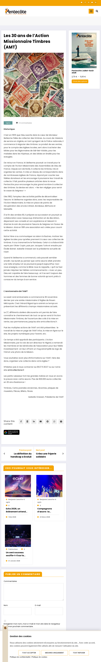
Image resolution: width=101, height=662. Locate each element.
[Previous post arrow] (4, 453)
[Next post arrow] (63, 453)
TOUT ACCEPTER (29, 653)
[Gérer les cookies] (5, 628)
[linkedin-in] (95, 2)
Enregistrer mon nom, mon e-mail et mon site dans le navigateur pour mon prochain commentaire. (32, 625)
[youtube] (92, 2)
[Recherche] (96, 11)
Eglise (8, 123)
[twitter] (27, 421)
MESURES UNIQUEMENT (54, 653)
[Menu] (91, 11)
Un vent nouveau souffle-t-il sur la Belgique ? (15, 554)
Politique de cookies (39, 657)
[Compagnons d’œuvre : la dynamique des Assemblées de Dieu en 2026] (49, 491)
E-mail (38, 605)
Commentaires (10, 581)
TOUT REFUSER (79, 653)
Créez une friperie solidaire (46, 455)
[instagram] (88, 2)
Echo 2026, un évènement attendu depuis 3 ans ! (16, 510)
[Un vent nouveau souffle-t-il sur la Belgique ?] (18, 541)
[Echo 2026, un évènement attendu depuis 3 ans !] (18, 491)
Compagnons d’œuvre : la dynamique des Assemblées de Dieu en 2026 (47, 510)
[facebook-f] (85, 2)
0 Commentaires (25, 123)
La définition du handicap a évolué (21, 455)
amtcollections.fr (16, 370)
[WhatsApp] (54, 421)
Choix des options (80, 81)
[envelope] (40, 421)
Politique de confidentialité (20, 657)
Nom (6, 605)
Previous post (25, 450)
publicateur (13, 549)
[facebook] (21, 421)
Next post (40, 450)
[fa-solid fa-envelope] (81, 2)
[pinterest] (47, 421)
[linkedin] (33, 421)
